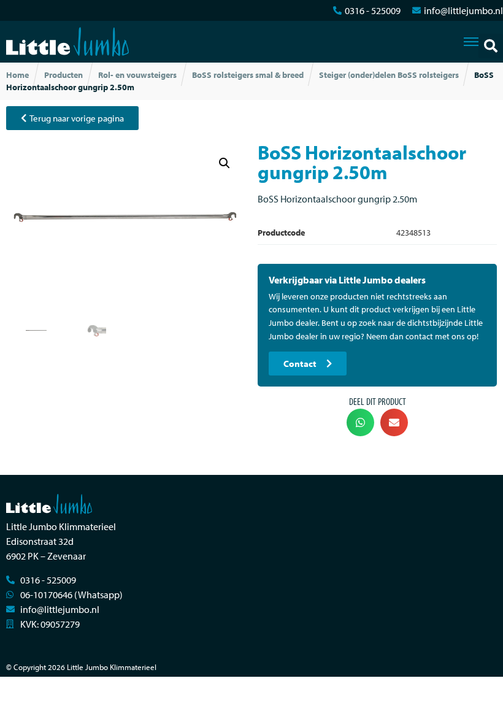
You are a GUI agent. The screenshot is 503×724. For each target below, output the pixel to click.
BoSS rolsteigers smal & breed (248, 74)
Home (17, 74)
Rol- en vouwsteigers (137, 74)
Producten (63, 74)
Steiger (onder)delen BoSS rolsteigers (389, 74)
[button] (490, 46)
